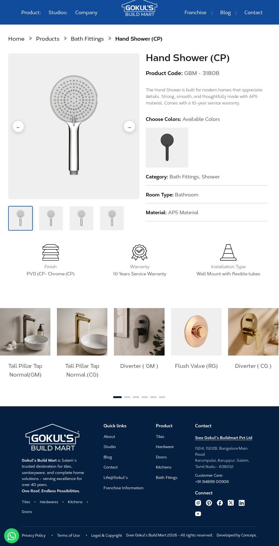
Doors (27, 511)
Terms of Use (68, 535)
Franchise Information (124, 488)
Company (86, 12)
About (109, 436)
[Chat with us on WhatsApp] (11, 535)
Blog (225, 12)
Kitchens (75, 501)
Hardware (165, 446)
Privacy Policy (34, 535)
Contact (253, 12)
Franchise (195, 12)
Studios (57, 12)
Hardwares (49, 501)
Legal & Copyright (106, 535)
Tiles (26, 501)
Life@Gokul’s (116, 477)
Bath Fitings (166, 477)
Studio (110, 446)
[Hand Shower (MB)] (167, 148)
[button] (18, 126)
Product (30, 12)
